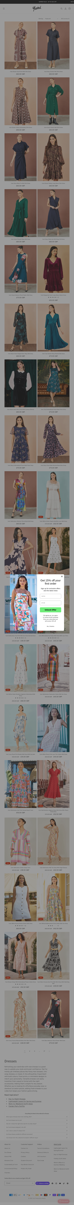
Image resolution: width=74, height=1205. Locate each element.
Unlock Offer (50, 610)
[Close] (62, 576)
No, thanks (50, 626)
